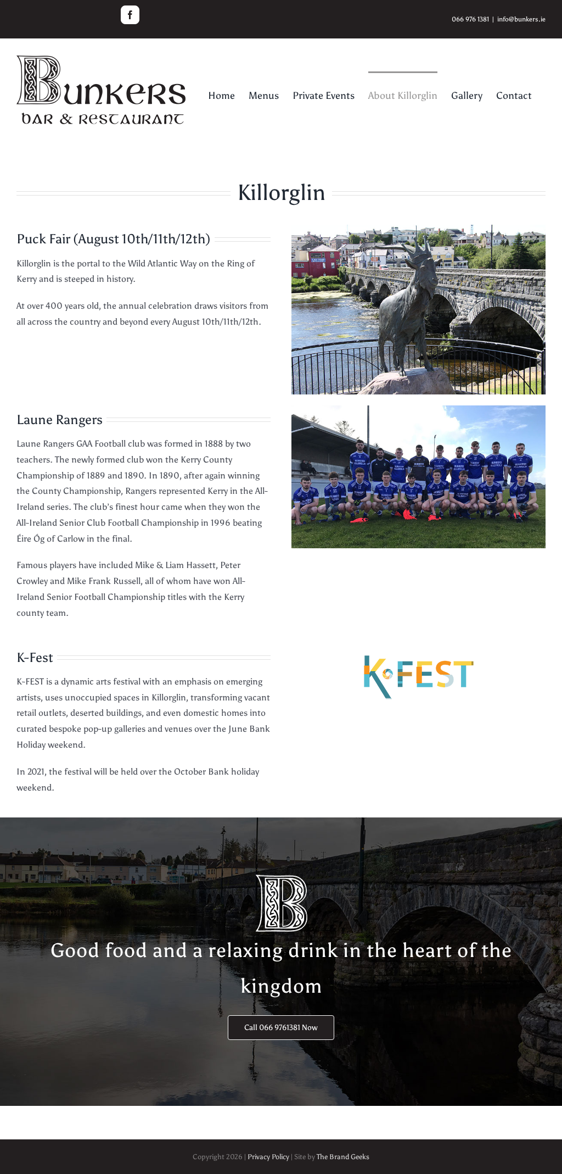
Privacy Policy (268, 1157)
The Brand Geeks (343, 1157)
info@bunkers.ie (521, 19)
